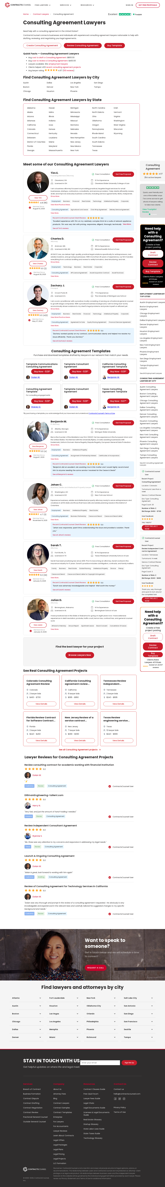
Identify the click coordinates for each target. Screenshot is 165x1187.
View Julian (38, 625)
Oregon (95, 125)
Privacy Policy (120, 1107)
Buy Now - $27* (118, 401)
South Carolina (98, 137)
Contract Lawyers (41, 14)
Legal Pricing (58, 1154)
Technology (97, 201)
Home (26, 14)
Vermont (118, 112)
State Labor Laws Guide (94, 1129)
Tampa (97, 87)
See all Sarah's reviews (62, 590)
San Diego (98, 82)
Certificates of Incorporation (109, 456)
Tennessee (97, 146)
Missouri (74, 120)
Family (54, 568)
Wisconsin (118, 129)
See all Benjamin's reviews (63, 474)
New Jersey (76, 142)
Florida (30, 146)
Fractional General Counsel (35, 1117)
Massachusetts (56, 150)
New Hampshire (77, 137)
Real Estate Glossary (93, 1119)
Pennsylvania (98, 129)
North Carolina (98, 108)
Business (66, 201)
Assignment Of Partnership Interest (83, 456)
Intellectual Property (111, 201)
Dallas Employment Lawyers (152, 320)
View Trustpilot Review (149, 210)
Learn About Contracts (63, 1135)
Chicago (27, 91)
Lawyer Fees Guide (92, 1098)
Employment (56, 201)
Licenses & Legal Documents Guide (96, 1113)
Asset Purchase (117, 273)
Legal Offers (58, 1140)
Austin (26, 82)
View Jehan (38, 509)
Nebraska (75, 129)
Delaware (31, 137)
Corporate (124, 201)
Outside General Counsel (34, 1121)
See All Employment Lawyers (151, 373)
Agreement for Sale (78, 322)
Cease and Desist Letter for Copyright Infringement (86, 574)
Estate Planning (85, 568)
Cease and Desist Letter (113, 516)
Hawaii (52, 108)
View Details (41, 703)
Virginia (117, 116)
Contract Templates (62, 1112)
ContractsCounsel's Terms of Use (102, 413)
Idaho (51, 112)
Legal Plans (58, 1149)
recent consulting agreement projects (63, 67)
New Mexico (76, 146)
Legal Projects (59, 1158)
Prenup (120, 568)
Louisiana (53, 137)
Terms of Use (120, 1112)
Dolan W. (36, 775)
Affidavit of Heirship (59, 626)
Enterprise (57, 1117)
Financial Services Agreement (120, 322)
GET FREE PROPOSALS (148, 5)
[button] (27, 998)
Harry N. (36, 805)
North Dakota (98, 112)
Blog (55, 1098)
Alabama (31, 108)
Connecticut (33, 133)
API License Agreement (79, 273)
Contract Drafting (31, 1103)
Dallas (49, 82)
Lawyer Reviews (60, 1131)
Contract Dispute (31, 1098)
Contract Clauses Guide (94, 1089)
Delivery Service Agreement (119, 210)
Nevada (74, 133)
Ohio (94, 116)
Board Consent (101, 626)
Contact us (119, 1089)
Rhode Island (98, 133)
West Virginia (119, 125)
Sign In (129, 5)
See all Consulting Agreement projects (78, 749)
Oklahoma (97, 120)
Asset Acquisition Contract (99, 273)
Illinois (51, 116)
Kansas (52, 129)
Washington (119, 120)
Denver (50, 87)
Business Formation (32, 1094)
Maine (51, 142)
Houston (50, 91)
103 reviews (68, 70)
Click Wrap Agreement (99, 210)
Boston (26, 87)
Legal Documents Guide (94, 1107)
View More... (55, 213)
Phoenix (73, 91)
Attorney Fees (59, 1094)
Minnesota (75, 112)
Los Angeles (75, 82)
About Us (57, 1089)
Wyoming (118, 133)
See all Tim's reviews (61, 228)
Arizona (30, 116)
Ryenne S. (37, 836)
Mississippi (75, 116)
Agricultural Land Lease (79, 210)
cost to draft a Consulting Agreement (49, 57)
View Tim (38, 198)
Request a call (95, 967)
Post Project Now (151, 527)
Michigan (75, 108)
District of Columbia (36, 142)
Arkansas (31, 120)
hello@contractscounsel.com (127, 1094)
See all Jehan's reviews (62, 535)
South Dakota (98, 142)
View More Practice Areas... (61, 205)
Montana (75, 125)
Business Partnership (78, 516)
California (31, 125)
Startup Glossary (91, 1124)
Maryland (53, 146)
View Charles (38, 263)
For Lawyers (58, 1121)
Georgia (30, 150)
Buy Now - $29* (42, 371)
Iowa (51, 125)
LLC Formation (59, 1163)
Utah (116, 108)
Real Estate (86, 201)
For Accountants (60, 1126)
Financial (76, 201)
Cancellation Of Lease (118, 626)
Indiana (52, 120)
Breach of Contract (32, 1089)
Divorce (113, 568)
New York (74, 87)
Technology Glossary (93, 1138)
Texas (94, 150)
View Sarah (38, 570)
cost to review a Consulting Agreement (50, 60)
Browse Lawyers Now (80, 655)
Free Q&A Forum (91, 1094)
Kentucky (53, 133)
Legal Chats (89, 1103)
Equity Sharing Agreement (96, 322)
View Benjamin (38, 446)
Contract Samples (61, 1107)
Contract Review (30, 1112)
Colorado (31, 129)
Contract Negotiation (32, 1107)
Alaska (30, 112)
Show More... (55, 196)
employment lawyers (58, 64)
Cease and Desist (95, 516)
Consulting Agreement (60, 210)
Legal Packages (60, 1145)
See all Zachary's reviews (62, 341)
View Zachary (38, 310)
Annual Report (74, 626)
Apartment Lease (87, 626)
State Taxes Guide (92, 1133)
